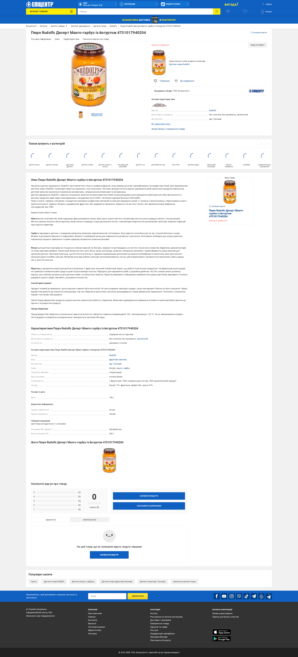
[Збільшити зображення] (142, 47)
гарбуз (127, 368)
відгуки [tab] (49, 520)
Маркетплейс (94, 630)
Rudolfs (212, 110)
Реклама (92, 633)
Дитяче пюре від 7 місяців (153, 581)
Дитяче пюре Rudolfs (179, 64)
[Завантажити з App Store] (221, 632)
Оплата (153, 613)
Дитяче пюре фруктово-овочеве (117, 581)
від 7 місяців (115, 364)
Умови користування (222, 613)
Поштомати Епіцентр (160, 640)
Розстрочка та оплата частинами (166, 617)
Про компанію (95, 613)
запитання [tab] (88, 520)
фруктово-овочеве (118, 359)
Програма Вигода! (158, 637)
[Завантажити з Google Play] (221, 639)
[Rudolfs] (159, 105)
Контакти (92, 620)
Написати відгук (149, 496)
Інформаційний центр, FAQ (39, 612)
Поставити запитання (149, 506)
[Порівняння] (228, 11)
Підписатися (138, 596)
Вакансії (92, 623)
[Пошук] (216, 11)
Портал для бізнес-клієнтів (225, 617)
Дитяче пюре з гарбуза (83, 581)
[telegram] (254, 596)
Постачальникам (96, 627)
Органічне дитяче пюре (184, 581)
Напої (33, 581)
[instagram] (231, 596)
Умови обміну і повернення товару (168, 129)
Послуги (154, 630)
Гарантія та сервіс (159, 627)
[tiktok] (246, 596)
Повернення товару (159, 623)
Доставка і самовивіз (160, 620)
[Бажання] (245, 11)
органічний (142, 339)
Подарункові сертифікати (162, 633)
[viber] (239, 596)
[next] (268, 143)
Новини (92, 617)
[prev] (261, 143)
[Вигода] (231, 4)
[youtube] (224, 596)
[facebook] (217, 596)
